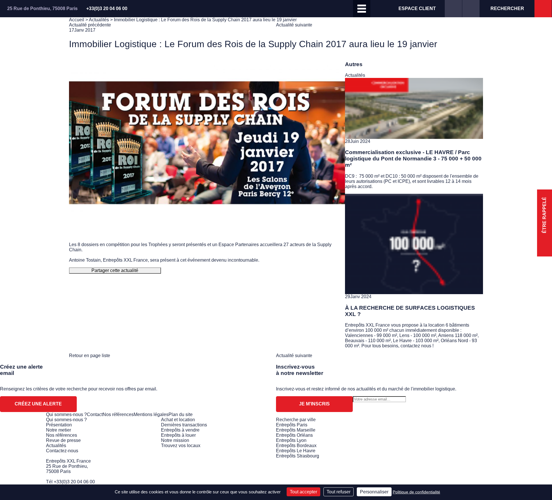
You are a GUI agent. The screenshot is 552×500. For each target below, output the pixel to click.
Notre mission (175, 440)
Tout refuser (338, 491)
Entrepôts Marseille (295, 430)
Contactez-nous (62, 450)
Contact (95, 414)
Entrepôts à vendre (180, 430)
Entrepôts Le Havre (295, 450)
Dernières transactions (184, 424)
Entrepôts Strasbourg (297, 455)
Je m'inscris (314, 403)
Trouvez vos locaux (180, 445)
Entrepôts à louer (178, 435)
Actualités (99, 19)
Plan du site (180, 414)
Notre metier (58, 430)
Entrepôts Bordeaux (296, 445)
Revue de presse (63, 440)
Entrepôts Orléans (294, 435)
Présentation (59, 424)
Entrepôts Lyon (291, 440)
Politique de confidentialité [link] (416, 492)
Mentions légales (151, 414)
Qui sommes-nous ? (66, 414)
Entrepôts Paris (291, 424)
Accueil (76, 19)
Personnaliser (374, 491)
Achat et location (178, 419)
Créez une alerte (38, 403)
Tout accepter (303, 491)
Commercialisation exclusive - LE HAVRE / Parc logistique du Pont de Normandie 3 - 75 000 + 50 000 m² (413, 158)
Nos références (118, 414)
